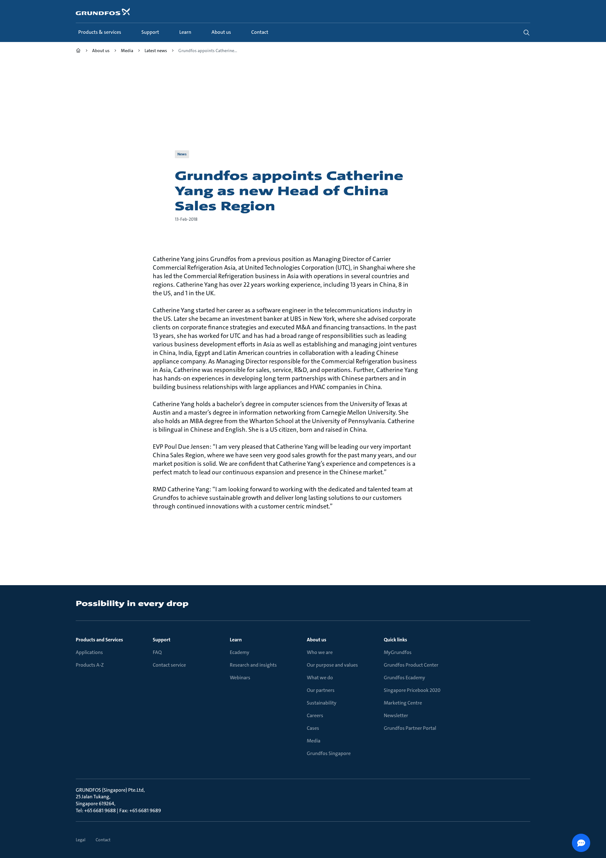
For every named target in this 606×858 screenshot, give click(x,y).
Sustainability (321, 702)
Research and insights (253, 665)
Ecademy (239, 652)
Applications (89, 652)
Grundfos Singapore (329, 753)
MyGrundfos (398, 652)
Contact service (169, 665)
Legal (81, 840)
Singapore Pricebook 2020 (412, 690)
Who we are (320, 652)
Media (313, 740)
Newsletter (396, 715)
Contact (103, 840)
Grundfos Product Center (411, 665)
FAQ (157, 652)
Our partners (321, 690)
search (526, 32)
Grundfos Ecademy (404, 677)
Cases (313, 728)
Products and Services (99, 639)
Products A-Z (90, 665)
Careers (315, 715)
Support (161, 639)
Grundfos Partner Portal (410, 728)
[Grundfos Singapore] (78, 51)
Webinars (240, 677)
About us (316, 639)
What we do (320, 677)
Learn (236, 639)
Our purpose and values (332, 665)
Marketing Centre (403, 702)
